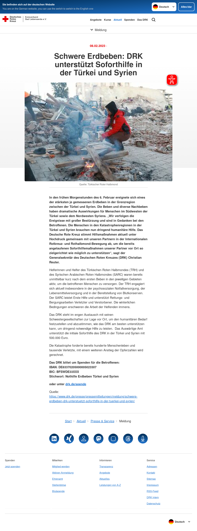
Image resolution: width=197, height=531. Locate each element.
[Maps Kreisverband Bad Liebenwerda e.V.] (84, 439)
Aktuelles (104, 479)
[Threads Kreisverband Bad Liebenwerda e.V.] (128, 439)
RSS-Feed (152, 491)
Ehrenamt (57, 479)
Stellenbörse (59, 485)
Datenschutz (153, 503)
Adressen (152, 466)
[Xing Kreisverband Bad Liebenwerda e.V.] (69, 439)
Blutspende (58, 491)
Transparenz (106, 466)
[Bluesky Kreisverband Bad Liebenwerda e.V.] (113, 439)
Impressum (153, 485)
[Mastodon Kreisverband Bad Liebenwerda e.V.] (98, 439)
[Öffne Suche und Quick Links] (153, 19)
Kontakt (151, 472)
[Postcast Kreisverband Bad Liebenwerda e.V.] (143, 439)
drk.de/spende (75, 384)
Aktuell (118, 19)
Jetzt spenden (12, 466)
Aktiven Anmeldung (63, 472)
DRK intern (153, 497)
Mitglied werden (61, 466)
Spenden (129, 19)
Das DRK (142, 19)
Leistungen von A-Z (110, 485)
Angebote (96, 19)
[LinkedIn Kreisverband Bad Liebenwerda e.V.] (54, 439)
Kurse (107, 19)
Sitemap (151, 479)
